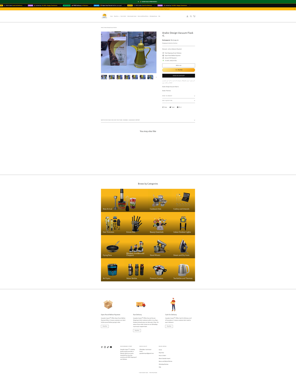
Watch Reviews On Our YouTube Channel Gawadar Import (120, 120)
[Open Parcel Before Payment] (108, 304)
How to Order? (123, 16)
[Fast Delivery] (141, 304)
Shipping (164, 43)
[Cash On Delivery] (173, 304)
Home (111, 16)
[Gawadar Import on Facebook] (102, 347)
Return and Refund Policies (143, 16)
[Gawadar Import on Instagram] (105, 347)
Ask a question (167, 100)
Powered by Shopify (153, 372)
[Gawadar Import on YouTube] (111, 347)
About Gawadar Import (132, 16)
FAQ (159, 16)
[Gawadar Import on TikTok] (108, 347)
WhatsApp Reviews (153, 16)
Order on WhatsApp (179, 75)
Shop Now (116, 16)
